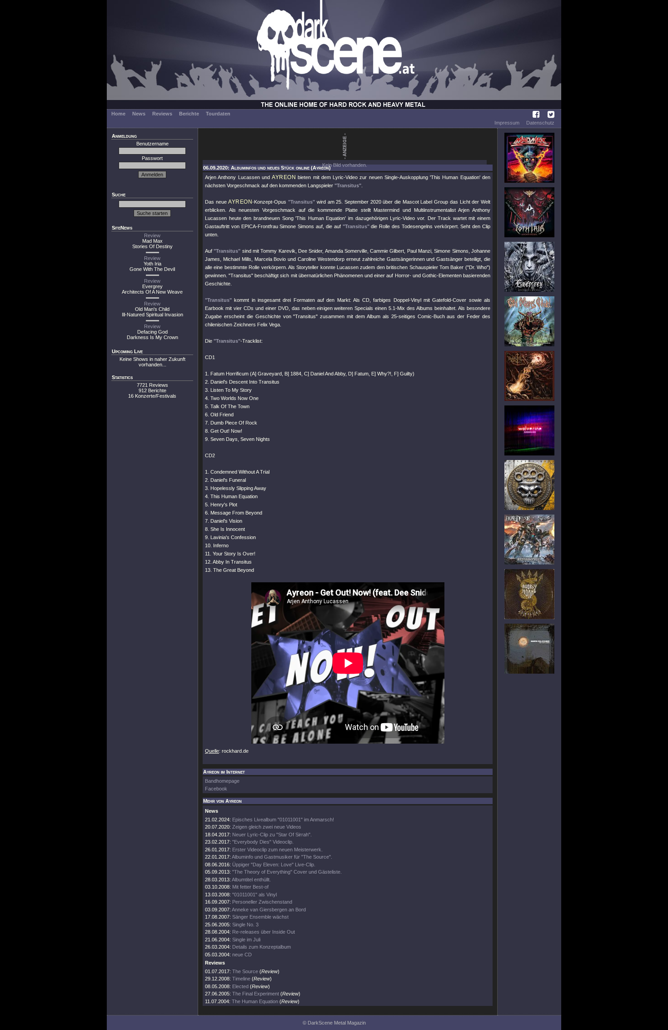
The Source (245, 971)
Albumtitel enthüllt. (251, 879)
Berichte (189, 113)
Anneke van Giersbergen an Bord (269, 909)
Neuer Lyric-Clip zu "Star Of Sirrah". (272, 834)
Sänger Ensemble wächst (260, 917)
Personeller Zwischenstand (262, 902)
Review (152, 235)
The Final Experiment (255, 993)
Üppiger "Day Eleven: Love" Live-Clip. (273, 864)
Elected (240, 986)
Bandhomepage (222, 781)
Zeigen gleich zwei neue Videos (266, 827)
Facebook (216, 788)
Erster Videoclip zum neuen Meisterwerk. (277, 849)
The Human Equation (255, 1001)
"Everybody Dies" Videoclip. (263, 842)
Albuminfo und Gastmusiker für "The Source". (282, 857)
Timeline (241, 978)
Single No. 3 (245, 924)
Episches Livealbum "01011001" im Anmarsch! (283, 819)
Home (118, 113)
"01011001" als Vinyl (254, 894)
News (138, 113)
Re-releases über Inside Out (263, 932)
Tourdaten (218, 113)
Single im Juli (246, 939)
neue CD (242, 954)
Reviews (162, 113)
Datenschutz (540, 122)
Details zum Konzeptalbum (261, 947)
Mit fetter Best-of (250, 887)
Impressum (506, 122)
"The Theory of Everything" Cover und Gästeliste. (287, 872)
